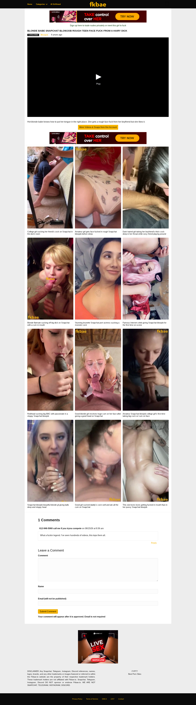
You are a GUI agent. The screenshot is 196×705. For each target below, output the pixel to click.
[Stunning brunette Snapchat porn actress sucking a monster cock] (98, 278)
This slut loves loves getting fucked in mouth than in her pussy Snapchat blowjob (145, 506)
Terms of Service (92, 699)
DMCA (104, 699)
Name (41, 586)
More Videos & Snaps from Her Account (98, 127)
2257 (112, 699)
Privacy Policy (77, 699)
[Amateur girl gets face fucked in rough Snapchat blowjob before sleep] (98, 187)
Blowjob (44, 35)
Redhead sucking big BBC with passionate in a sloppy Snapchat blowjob (47, 415)
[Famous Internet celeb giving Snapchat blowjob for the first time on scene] (146, 278)
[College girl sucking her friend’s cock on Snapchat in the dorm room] (50, 187)
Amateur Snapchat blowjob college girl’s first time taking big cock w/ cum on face (144, 415)
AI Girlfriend (56, 4)
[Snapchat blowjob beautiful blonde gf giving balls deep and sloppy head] (50, 460)
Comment (43, 555)
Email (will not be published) (52, 599)
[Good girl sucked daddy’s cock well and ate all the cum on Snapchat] (98, 460)
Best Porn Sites (134, 674)
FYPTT (135, 671)
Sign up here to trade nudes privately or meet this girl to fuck (98, 25)
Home (29, 4)
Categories (40, 4)
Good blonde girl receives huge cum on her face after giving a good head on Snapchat (98, 415)
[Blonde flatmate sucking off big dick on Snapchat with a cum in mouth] (50, 278)
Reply (154, 543)
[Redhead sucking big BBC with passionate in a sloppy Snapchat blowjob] (50, 369)
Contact (121, 699)
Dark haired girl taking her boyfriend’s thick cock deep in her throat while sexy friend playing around (144, 232)
